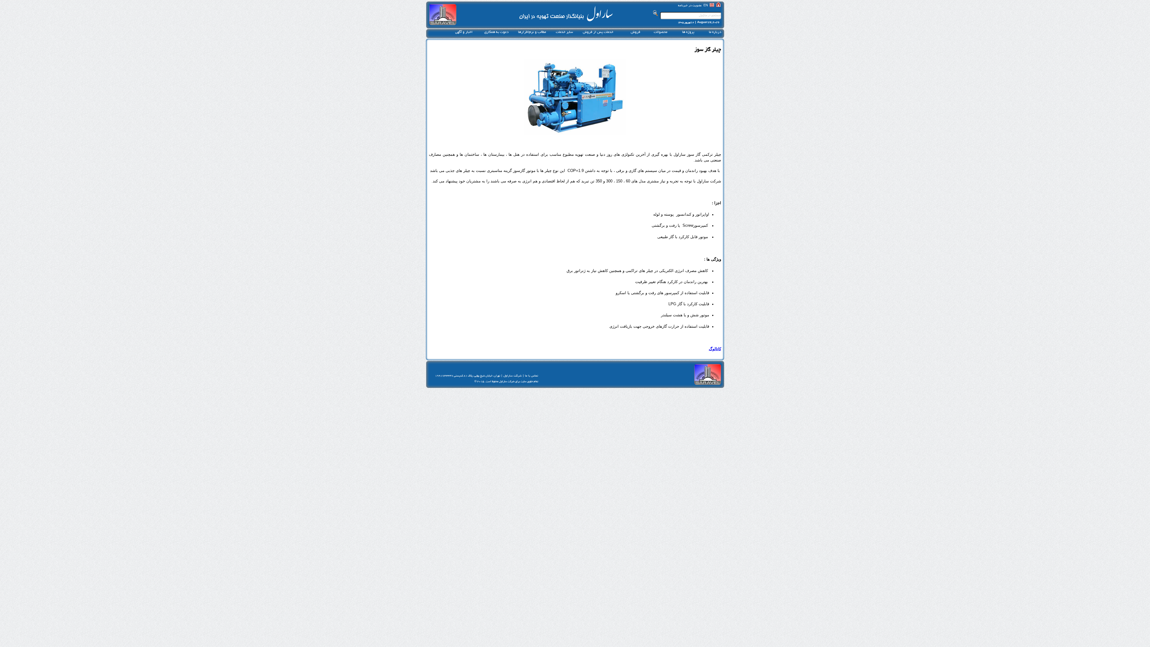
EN (705, 5)
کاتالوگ (715, 349)
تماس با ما (531, 376)
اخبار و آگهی (464, 32)
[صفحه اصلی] (718, 5)
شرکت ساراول (512, 376)
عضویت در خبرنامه (690, 5)
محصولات (660, 32)
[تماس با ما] (712, 5)
